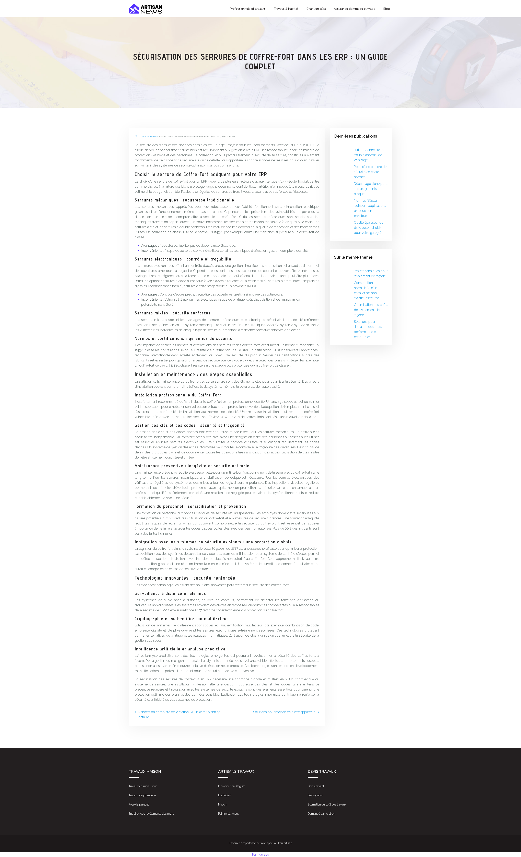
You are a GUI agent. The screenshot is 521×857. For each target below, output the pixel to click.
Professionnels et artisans (248, 8)
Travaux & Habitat (286, 8)
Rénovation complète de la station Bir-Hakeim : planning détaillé (179, 714)
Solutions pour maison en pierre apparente (284, 712)
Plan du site (260, 854)
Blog (386, 8)
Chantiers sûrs (316, 8)
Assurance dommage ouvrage (354, 8)
